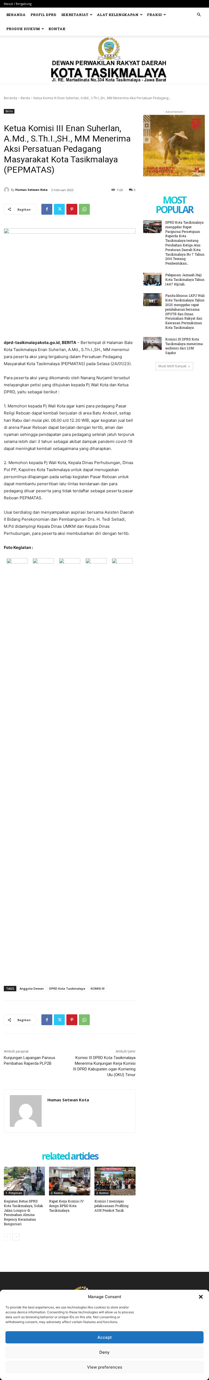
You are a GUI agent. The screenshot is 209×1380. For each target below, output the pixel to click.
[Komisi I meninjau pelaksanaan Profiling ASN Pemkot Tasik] (115, 1181)
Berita (25, 98)
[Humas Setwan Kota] (7, 189)
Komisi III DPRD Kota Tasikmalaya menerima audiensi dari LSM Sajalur (184, 346)
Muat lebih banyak (172, 366)
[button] (201, 1296)
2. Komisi (57, 1193)
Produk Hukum (23, 28)
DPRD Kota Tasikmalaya (67, 988)
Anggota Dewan (32, 988)
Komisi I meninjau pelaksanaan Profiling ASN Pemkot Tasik (111, 1205)
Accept (104, 1337)
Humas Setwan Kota (31, 190)
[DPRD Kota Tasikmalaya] (105, 60)
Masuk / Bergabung (18, 4)
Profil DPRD (43, 14)
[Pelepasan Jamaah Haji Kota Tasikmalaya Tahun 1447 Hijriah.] (152, 279)
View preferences (104, 1367)
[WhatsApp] (84, 209)
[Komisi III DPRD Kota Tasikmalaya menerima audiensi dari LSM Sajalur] (152, 343)
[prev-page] (7, 1236)
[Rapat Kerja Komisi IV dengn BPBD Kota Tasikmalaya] (69, 1181)
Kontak (57, 28)
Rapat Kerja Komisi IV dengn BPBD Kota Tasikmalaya (66, 1205)
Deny (104, 1352)
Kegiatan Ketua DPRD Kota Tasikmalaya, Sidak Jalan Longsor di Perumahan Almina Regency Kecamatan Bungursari (23, 1212)
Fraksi (154, 14)
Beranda (16, 14)
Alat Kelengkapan (118, 14)
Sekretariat (74, 14)
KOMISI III (97, 988)
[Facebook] (46, 209)
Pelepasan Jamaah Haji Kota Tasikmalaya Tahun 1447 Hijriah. (184, 279)
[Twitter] (59, 209)
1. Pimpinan (13, 1193)
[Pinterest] (71, 209)
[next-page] (16, 1236)
